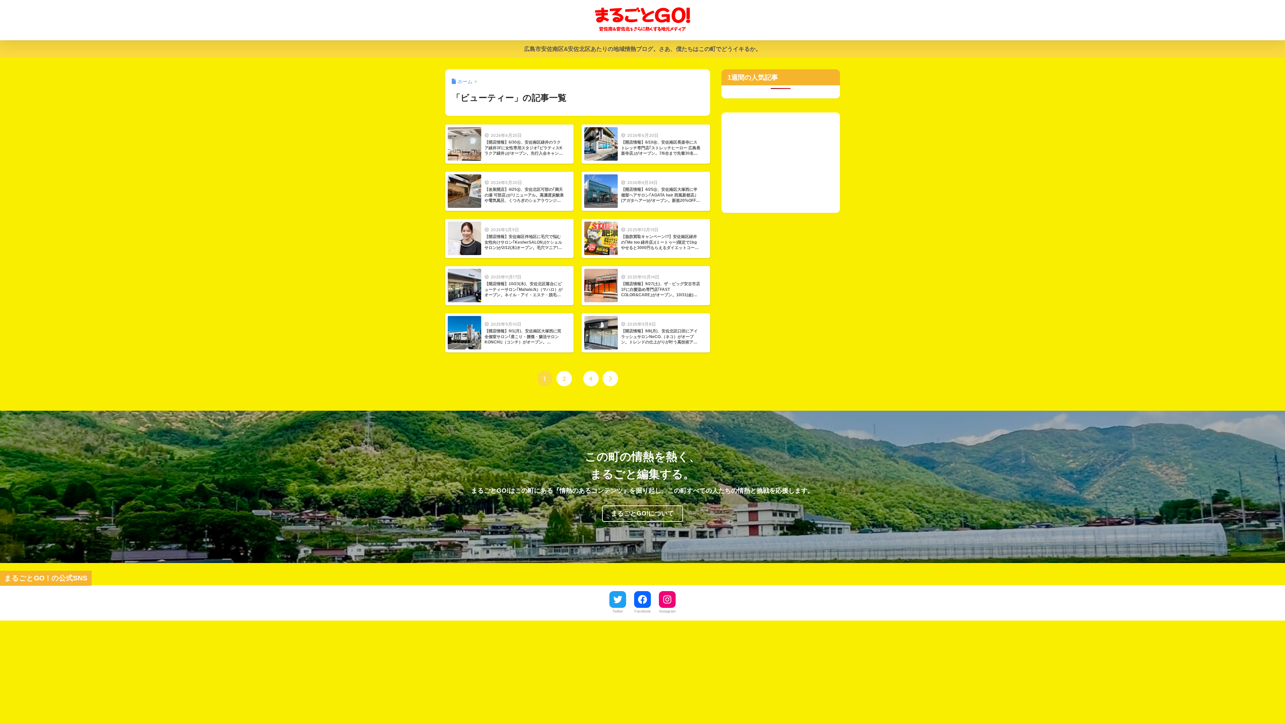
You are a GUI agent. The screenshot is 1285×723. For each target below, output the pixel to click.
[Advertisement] (780, 159)
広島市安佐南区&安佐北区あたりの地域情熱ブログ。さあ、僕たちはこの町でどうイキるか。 (642, 49)
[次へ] (610, 378)
